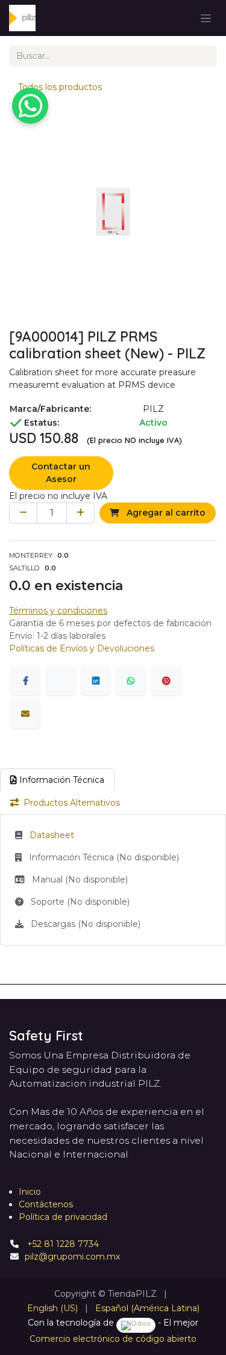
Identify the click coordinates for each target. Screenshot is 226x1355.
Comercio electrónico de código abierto (113, 1338)
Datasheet (52, 835)
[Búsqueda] (203, 56)
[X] (60, 680)
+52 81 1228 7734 (62, 1244)
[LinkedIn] (95, 680)
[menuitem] (52, 1308)
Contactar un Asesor (60, 472)
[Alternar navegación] (206, 18)
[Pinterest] (166, 680)
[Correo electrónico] (25, 713)
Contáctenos (46, 1204)
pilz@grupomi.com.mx (72, 1256)
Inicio (30, 1191)
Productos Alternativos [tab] (72, 802)
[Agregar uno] (80, 513)
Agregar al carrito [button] (165, 512)
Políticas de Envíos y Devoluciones (81, 648)
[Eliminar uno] (23, 513)
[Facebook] (25, 680)
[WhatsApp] (130, 680)
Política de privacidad (63, 1217)
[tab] (57, 780)
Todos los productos (60, 87)
